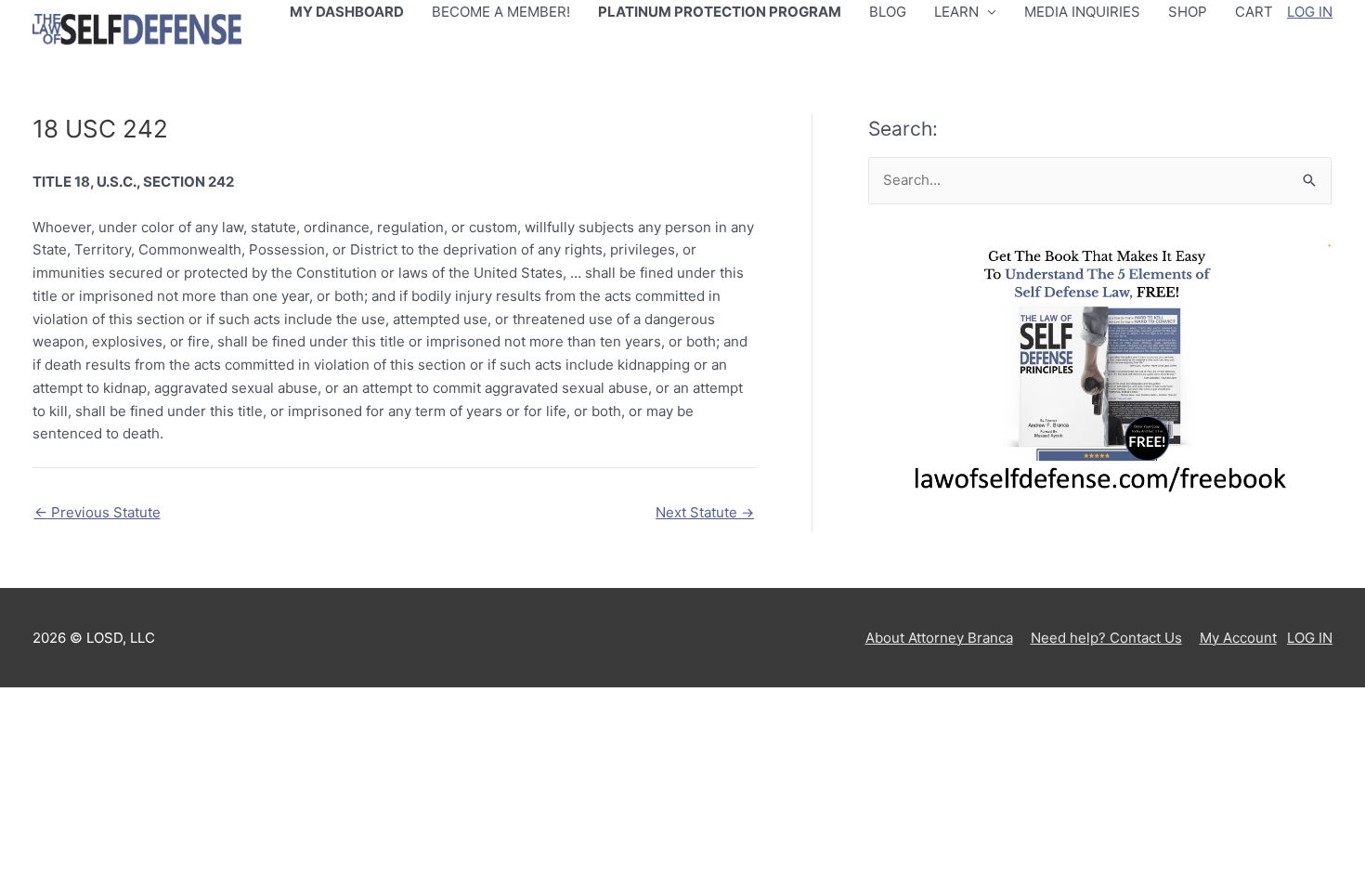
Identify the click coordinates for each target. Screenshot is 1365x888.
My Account (1238, 637)
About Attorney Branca (939, 637)
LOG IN (1309, 11)
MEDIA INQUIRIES (1082, 11)
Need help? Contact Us (1106, 637)
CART (1254, 11)
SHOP (1187, 11)
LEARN (956, 11)
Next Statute (705, 512)
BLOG (887, 11)
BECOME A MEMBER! (501, 11)
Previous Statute (97, 512)
